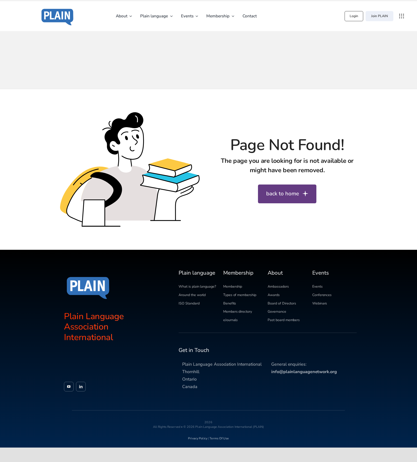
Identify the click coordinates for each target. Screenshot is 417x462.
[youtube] (69, 386)
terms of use (219, 438)
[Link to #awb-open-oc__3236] (401, 16)
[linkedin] (81, 386)
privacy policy (197, 438)
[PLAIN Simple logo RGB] (57, 7)
